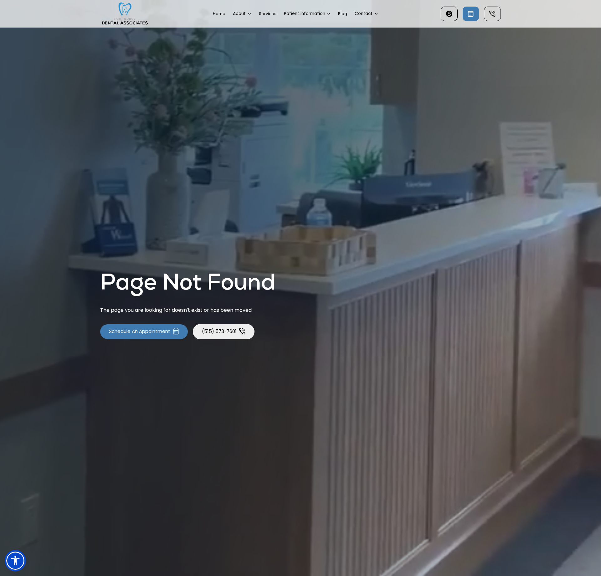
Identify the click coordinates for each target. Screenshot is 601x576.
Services (267, 14)
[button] (242, 14)
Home (219, 14)
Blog (342, 14)
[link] (125, 14)
